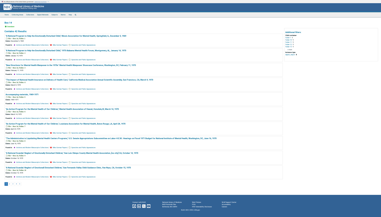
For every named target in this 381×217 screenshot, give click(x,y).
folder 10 (288, 40)
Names (63, 15)
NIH (187, 210)
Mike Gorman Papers (60, 45)
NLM (182, 210)
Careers (224, 207)
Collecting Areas (17, 15)
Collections (30, 15)
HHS (191, 210)
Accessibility (226, 204)
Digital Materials (43, 15)
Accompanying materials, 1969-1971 (22, 94)
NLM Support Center (229, 202)
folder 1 (288, 38)
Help (70, 15)
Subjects (54, 15)
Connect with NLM (139, 202)
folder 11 (288, 42)
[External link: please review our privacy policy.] (134, 206)
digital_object (290, 55)
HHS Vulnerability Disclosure (202, 207)
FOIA (193, 204)
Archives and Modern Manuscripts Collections (32, 45)
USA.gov (197, 210)
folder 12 (288, 44)
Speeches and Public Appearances (83, 45)
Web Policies (196, 202)
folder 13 (288, 47)
